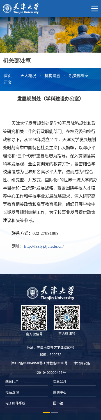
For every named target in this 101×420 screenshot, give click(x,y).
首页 (8, 76)
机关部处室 (79, 76)
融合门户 (12, 381)
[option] (26, 392)
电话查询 (12, 392)
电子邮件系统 (15, 403)
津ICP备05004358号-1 (28, 362)
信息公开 (59, 381)
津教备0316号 (57, 362)
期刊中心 (59, 392)
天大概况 (28, 76)
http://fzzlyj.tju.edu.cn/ (44, 246)
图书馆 (58, 403)
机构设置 (52, 76)
